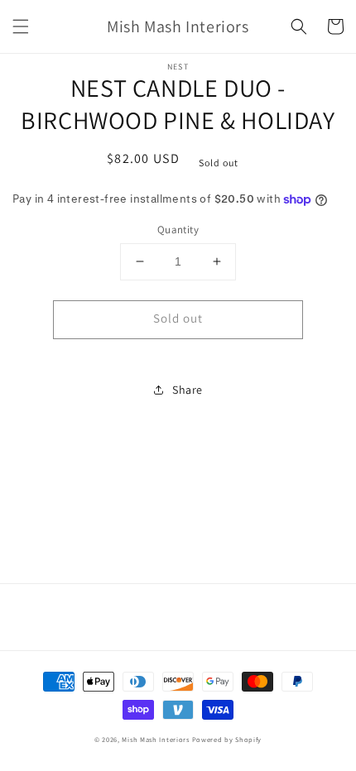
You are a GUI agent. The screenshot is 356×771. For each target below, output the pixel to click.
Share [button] (187, 389)
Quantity (178, 230)
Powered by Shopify (227, 739)
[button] (20, 26)
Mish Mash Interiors (155, 739)
